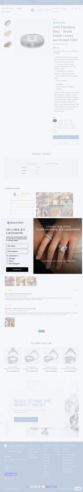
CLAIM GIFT (17, 269)
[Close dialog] (80, 220)
